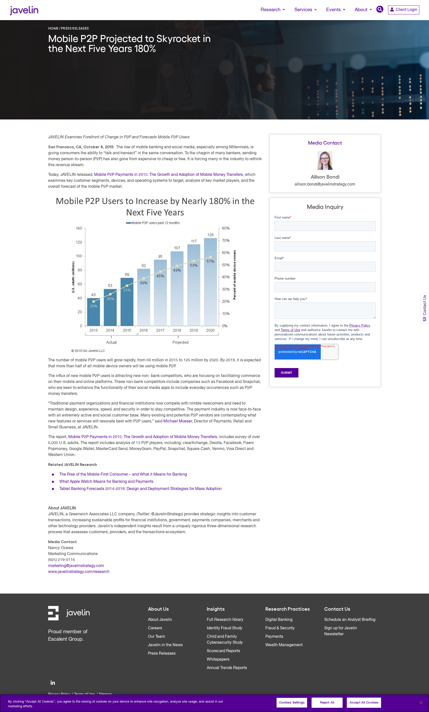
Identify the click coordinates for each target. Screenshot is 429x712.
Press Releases (75, 28)
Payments (274, 637)
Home (53, 28)
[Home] (24, 10)
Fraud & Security (280, 628)
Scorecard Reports (223, 651)
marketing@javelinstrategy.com (76, 566)
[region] (214, 703)
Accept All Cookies (364, 702)
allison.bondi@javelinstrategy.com (325, 185)
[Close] (421, 702)
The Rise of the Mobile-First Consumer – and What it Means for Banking (123, 475)
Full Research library (225, 620)
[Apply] (404, 19)
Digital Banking (278, 620)
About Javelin (160, 620)
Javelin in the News (165, 645)
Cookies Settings (292, 702)
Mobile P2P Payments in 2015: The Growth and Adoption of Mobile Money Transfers (168, 175)
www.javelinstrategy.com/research (78, 572)
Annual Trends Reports (227, 668)
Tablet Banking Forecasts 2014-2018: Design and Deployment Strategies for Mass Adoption (140, 489)
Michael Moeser (177, 421)
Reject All (327, 702)
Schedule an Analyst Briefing (349, 620)
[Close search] (418, 19)
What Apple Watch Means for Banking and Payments (106, 482)
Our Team (156, 637)
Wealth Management (284, 645)
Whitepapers (218, 660)
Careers (155, 628)
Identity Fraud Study (224, 628)
